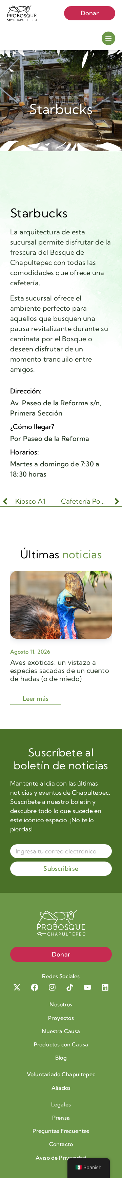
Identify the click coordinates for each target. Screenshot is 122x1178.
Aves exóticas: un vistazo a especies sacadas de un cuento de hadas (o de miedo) (59, 670)
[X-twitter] (17, 987)
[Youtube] (87, 987)
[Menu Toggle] (108, 38)
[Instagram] (52, 987)
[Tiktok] (70, 987)
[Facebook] (34, 987)
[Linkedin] (105, 987)
